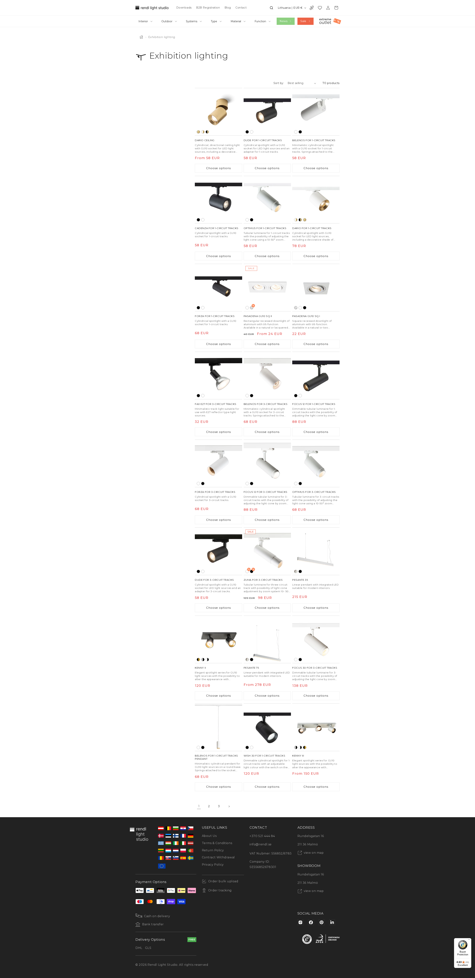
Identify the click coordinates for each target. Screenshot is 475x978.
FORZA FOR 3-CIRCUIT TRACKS (215, 491)
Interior (143, 21)
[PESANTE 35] (316, 551)
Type (214, 21)
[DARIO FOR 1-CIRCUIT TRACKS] (316, 199)
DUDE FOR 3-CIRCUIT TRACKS (214, 579)
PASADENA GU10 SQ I (306, 316)
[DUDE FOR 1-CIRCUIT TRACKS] (267, 111)
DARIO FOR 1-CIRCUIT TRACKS (312, 228)
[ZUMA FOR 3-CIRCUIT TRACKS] (267, 551)
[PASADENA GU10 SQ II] (267, 287)
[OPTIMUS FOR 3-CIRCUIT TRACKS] (316, 463)
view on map (313, 852)
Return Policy (213, 850)
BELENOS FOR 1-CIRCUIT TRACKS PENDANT (216, 757)
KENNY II (200, 667)
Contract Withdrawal (218, 857)
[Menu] (469, 940)
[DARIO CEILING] (218, 111)
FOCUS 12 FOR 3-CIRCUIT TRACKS (265, 491)
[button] (271, 8)
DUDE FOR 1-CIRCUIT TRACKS (263, 140)
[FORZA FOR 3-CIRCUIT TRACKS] (218, 463)
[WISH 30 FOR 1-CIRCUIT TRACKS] (267, 727)
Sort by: (278, 83)
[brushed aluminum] (295, 307)
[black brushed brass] (207, 132)
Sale (303, 21)
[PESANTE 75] (267, 639)
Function (260, 21)
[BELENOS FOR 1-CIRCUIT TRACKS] (316, 111)
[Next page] (229, 806)
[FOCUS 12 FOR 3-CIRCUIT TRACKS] (267, 463)
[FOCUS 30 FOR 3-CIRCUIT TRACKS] (316, 639)
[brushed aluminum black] (202, 659)
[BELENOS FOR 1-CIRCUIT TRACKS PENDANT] (218, 727)
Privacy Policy (213, 864)
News (283, 21)
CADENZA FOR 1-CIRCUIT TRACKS (216, 228)
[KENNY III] (316, 727)
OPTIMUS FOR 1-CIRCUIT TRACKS (265, 228)
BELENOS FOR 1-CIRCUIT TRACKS (313, 140)
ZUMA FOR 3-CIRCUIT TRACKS (263, 579)
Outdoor (166, 21)
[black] (247, 132)
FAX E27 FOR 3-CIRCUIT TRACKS (215, 403)
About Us (209, 836)
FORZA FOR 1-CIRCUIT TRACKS (215, 316)
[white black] (207, 659)
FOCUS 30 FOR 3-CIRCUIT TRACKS (314, 667)
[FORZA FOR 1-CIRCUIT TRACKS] (218, 287)
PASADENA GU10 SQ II (258, 316)
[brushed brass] (198, 132)
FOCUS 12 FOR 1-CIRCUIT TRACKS (313, 403)
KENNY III (298, 755)
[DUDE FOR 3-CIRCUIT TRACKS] (218, 551)
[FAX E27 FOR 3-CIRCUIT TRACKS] (218, 375)
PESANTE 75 (251, 667)
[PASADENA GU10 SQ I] (316, 287)
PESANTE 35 (300, 579)
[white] (251, 132)
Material (236, 21)
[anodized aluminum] (295, 571)
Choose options (218, 168)
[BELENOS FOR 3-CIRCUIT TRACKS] (267, 375)
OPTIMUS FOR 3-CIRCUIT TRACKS (314, 491)
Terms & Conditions (217, 843)
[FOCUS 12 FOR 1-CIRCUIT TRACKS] (316, 375)
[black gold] (198, 659)
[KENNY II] (218, 639)
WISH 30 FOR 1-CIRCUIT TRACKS (264, 755)
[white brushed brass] (202, 132)
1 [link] (199, 806)
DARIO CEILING (204, 140)
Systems (191, 21)
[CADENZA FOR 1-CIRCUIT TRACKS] (218, 199)
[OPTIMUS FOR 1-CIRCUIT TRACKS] (267, 199)
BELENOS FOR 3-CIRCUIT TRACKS (266, 403)
